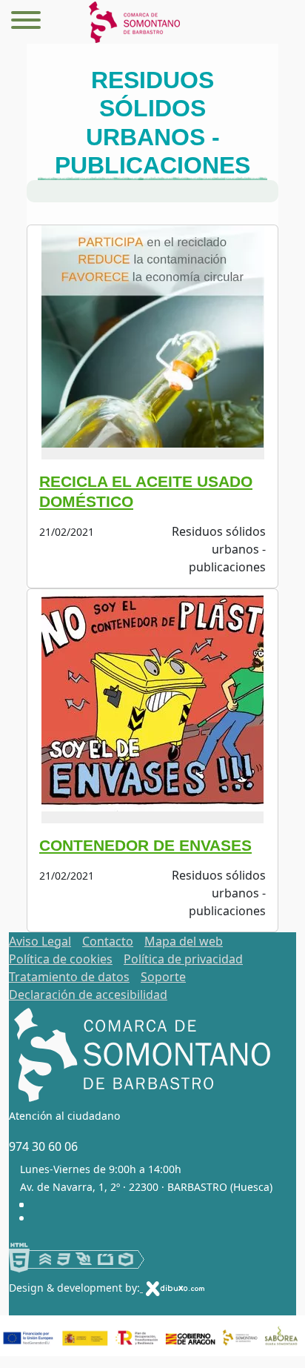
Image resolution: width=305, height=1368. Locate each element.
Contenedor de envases (145, 845)
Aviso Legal (40, 941)
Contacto (107, 941)
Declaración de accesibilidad (88, 994)
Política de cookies (61, 959)
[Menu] (26, 22)
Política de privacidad (183, 959)
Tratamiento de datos (69, 977)
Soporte (163, 977)
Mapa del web (183, 941)
